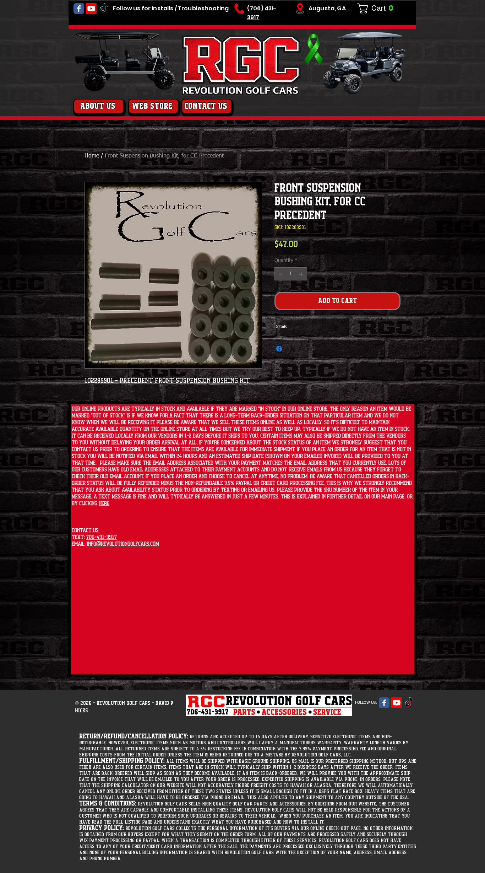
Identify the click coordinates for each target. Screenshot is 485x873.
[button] (378, 8)
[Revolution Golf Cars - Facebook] (78, 8)
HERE (104, 503)
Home (92, 156)
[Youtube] (91, 8)
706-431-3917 (101, 537)
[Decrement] (280, 292)
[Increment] (301, 292)
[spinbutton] (290, 292)
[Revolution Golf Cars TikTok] (103, 8)
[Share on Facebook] (279, 367)
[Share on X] (292, 367)
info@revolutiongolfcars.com (123, 544)
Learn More (304, 265)
